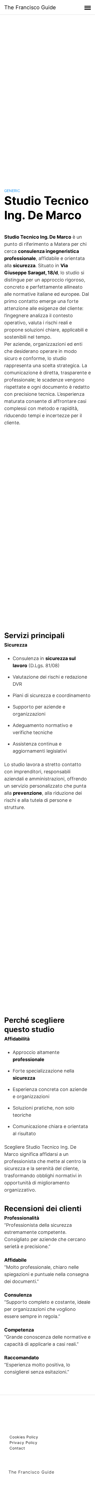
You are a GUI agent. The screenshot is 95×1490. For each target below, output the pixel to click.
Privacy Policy (23, 1442)
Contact (17, 1448)
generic (12, 190)
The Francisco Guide (30, 7)
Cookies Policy (24, 1437)
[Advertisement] (47, 96)
